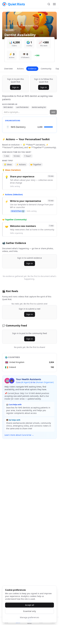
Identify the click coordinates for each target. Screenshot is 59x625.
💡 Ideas (8, 164)
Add (53, 112)
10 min (16, 156)
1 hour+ (27, 156)
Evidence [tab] (32, 68)
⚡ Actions (21, 164)
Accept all (29, 605)
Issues (7, 25)
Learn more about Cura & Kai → (19, 435)
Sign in (15, 87)
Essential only (29, 611)
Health (16, 25)
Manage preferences (29, 617)
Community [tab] (46, 68)
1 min (6, 156)
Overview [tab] (8, 68)
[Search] (48, 4)
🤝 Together (35, 164)
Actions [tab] (20, 68)
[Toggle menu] (54, 4)
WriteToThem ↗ (17, 211)
